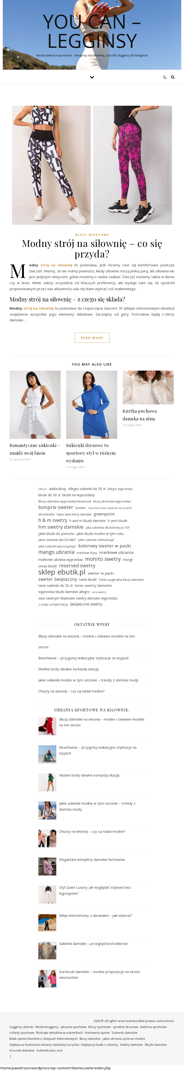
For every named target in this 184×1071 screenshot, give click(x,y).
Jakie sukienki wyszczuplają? (57, 546)
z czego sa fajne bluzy (53, 604)
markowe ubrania (116, 552)
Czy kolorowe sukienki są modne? (110, 508)
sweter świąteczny (57, 579)
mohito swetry (103, 559)
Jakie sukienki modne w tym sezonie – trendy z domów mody (88, 680)
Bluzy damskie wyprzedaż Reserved (64, 501)
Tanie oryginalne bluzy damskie (121, 579)
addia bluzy (57, 488)
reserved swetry (77, 566)
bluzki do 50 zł (49, 495)
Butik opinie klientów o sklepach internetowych (44, 1038)
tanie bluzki (88, 579)
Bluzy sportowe (92, 235)
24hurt (42, 489)
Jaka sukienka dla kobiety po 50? (108, 527)
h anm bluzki (117, 520)
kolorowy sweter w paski (104, 546)
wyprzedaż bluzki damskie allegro (64, 591)
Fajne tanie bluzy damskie (74, 514)
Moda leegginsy (46, 1027)
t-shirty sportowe (22, 1032)
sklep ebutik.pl (62, 572)
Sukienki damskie (124, 1032)
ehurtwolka (46, 514)
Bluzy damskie (90, 1038)
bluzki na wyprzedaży (78, 495)
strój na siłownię (56, 265)
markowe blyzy (87, 553)
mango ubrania (56, 552)
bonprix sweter (55, 507)
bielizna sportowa (153, 1027)
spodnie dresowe (125, 1027)
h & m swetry (52, 520)
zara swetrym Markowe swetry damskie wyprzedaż (77, 598)
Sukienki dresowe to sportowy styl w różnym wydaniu (91, 453)
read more (92, 338)
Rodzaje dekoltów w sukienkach (59, 1032)
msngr (128, 559)
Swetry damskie (131, 1044)
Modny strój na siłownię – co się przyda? (92, 248)
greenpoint (104, 514)
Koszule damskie (22, 1050)
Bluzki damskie (156, 1044)
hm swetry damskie (61, 527)
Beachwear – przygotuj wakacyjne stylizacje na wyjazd (83, 657)
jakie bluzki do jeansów (56, 533)
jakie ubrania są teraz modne (124, 1038)
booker (80, 508)
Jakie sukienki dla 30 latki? (57, 540)
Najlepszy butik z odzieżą (99, 1044)
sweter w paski (101, 573)
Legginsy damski (22, 1027)
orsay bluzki (47, 566)
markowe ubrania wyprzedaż (60, 559)
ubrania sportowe (73, 1027)
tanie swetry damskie (93, 585)
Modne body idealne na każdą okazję (68, 669)
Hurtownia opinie (97, 1032)
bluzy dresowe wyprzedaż (112, 501)
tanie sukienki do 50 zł (55, 585)
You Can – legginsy (92, 31)
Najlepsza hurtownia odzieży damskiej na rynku (44, 1044)
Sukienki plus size (49, 1050)
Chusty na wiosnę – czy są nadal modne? (71, 691)
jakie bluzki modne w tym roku (100, 533)
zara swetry (99, 592)
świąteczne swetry (86, 604)
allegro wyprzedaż (120, 489)
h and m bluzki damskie (87, 520)
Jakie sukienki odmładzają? (96, 540)
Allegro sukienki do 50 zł (86, 488)
